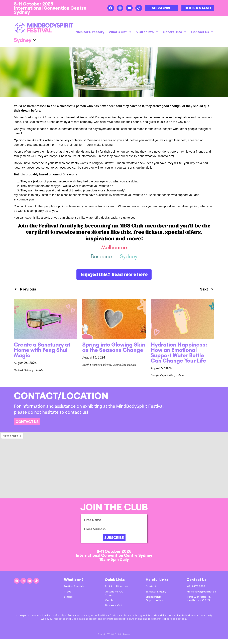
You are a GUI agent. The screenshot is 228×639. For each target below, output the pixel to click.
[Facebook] (110, 8)
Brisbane (101, 256)
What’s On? (118, 32)
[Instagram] (120, 8)
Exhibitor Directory (89, 32)
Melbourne (114, 247)
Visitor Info (145, 32)
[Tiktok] (138, 8)
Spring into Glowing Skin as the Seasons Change (113, 347)
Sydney (128, 256)
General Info (172, 32)
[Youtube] (129, 8)
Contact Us (200, 32)
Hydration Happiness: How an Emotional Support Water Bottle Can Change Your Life (179, 352)
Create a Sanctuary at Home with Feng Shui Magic (42, 350)
